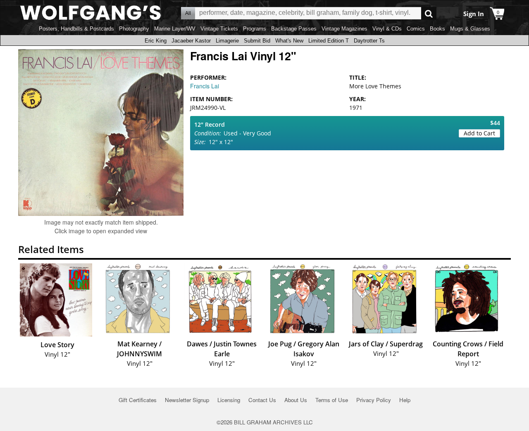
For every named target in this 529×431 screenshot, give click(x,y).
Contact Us (262, 399)
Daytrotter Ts (369, 41)
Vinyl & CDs (387, 29)
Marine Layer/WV (174, 29)
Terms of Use (331, 399)
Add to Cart (479, 133)
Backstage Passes (294, 29)
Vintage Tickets (219, 29)
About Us (295, 399)
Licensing (228, 399)
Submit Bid (257, 41)
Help (404, 399)
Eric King (156, 41)
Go (428, 13)
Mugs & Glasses (470, 29)
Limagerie (227, 41)
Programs (254, 29)
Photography (134, 29)
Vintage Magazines (344, 29)
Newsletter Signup (187, 399)
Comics (416, 29)
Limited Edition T (328, 41)
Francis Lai (204, 86)
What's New (289, 41)
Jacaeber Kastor (191, 41)
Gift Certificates (138, 399)
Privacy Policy (373, 399)
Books (437, 29)
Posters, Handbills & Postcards (76, 29)
